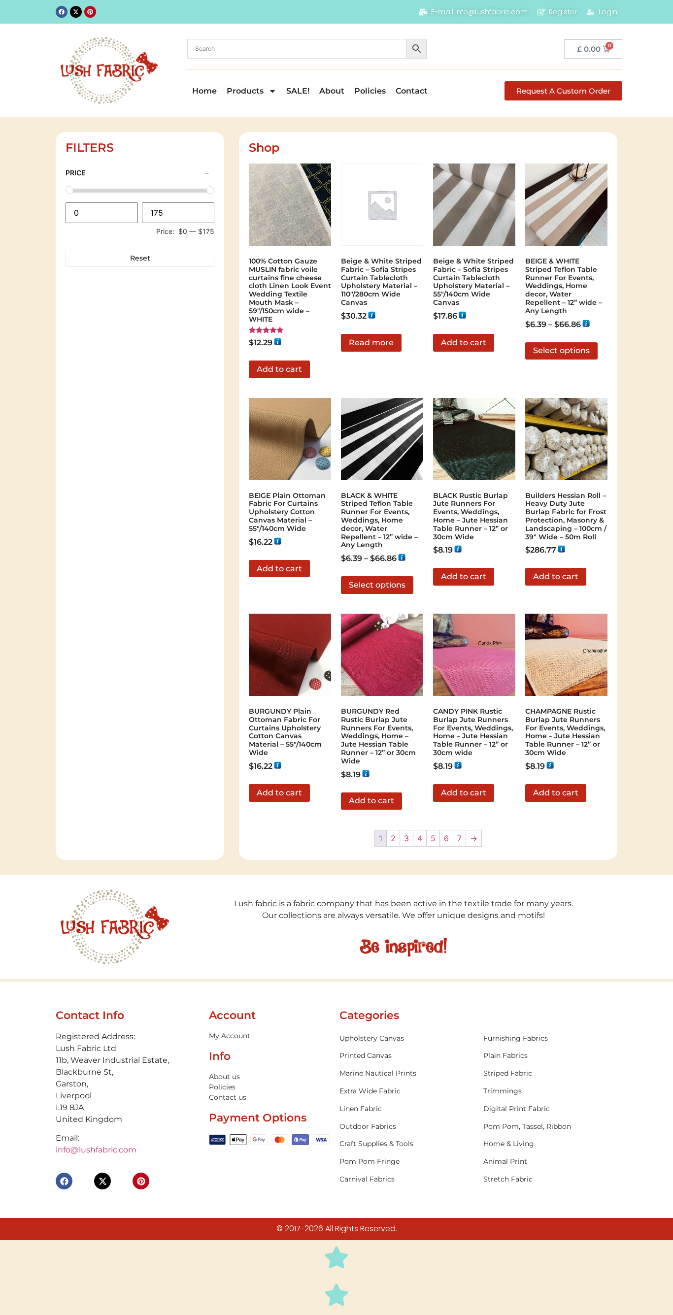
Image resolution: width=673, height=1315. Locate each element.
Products (245, 91)
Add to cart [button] (279, 369)
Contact (412, 91)
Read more (371, 342)
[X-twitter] (76, 12)
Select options (561, 350)
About (331, 91)
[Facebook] (61, 12)
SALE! (297, 91)
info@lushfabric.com (96, 1149)
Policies (370, 91)
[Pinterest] (90, 12)
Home (204, 91)
